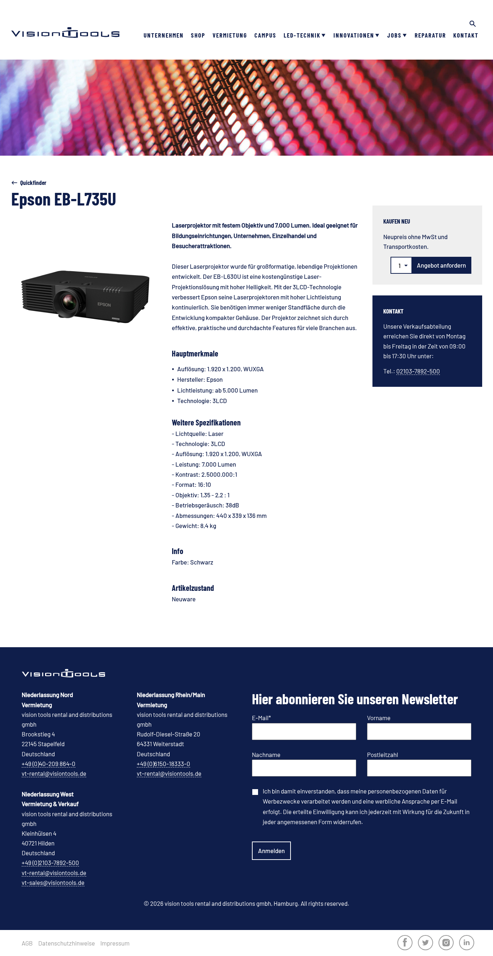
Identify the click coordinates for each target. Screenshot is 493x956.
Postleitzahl (382, 754)
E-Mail (261, 717)
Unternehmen (164, 35)
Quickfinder (33, 182)
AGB (27, 943)
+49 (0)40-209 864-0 (48, 763)
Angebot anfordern (441, 265)
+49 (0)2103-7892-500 (50, 862)
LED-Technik (302, 35)
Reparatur (430, 35)
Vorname (379, 717)
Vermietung (230, 35)
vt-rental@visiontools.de (54, 773)
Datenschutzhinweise (66, 943)
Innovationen (353, 35)
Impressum (115, 943)
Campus (265, 35)
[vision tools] (65, 21)
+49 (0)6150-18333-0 (163, 763)
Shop (198, 35)
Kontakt (466, 35)
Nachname (266, 754)
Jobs (394, 35)
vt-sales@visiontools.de (53, 882)
